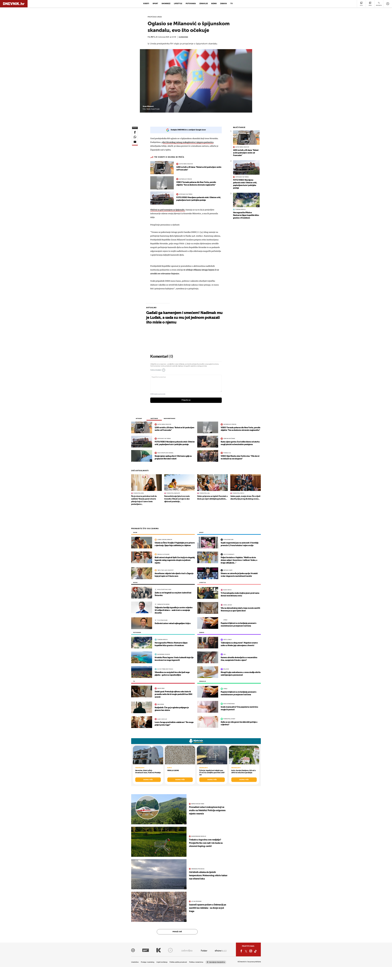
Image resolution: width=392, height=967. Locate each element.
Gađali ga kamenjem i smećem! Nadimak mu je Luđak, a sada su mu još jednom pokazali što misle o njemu (184, 317)
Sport (155, 3)
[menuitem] (387, 3)
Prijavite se (186, 400)
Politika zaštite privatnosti (178, 962)
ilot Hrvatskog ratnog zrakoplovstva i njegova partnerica (188, 142)
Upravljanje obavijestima (217, 962)
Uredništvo (135, 962)
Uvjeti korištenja (161, 962)
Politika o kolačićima (196, 962)
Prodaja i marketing (147, 962)
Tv (231, 3)
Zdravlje (203, 3)
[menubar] (387, 4)
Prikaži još (177, 931)
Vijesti (146, 3)
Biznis (214, 3)
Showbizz (166, 3)
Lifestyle (178, 3)
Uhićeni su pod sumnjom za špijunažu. (167, 210)
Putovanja (191, 3)
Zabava (223, 3)
